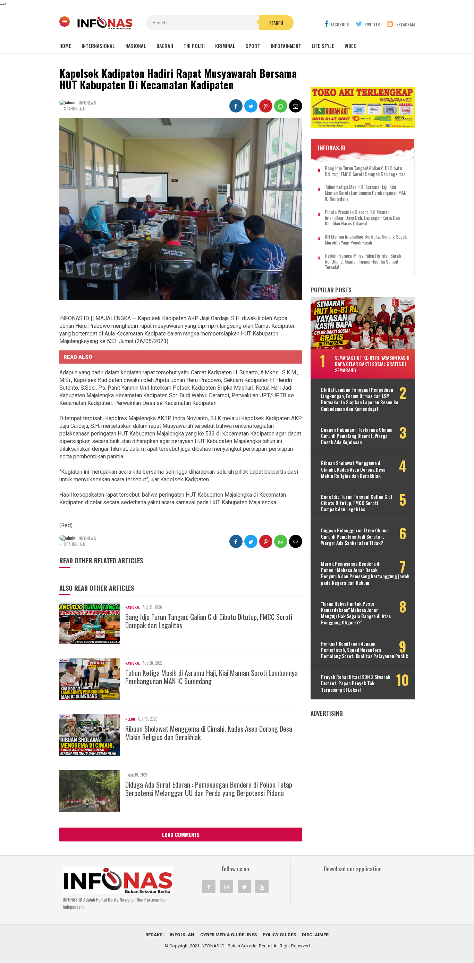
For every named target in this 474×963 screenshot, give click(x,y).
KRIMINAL (225, 45)
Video (351, 45)
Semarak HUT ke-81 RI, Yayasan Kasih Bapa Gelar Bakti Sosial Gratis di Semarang (372, 364)
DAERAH (164, 45)
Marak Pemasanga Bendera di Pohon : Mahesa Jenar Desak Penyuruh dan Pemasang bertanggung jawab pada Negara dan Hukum (365, 573)
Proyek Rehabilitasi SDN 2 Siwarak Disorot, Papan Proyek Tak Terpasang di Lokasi (355, 683)
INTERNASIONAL (98, 45)
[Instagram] (226, 886)
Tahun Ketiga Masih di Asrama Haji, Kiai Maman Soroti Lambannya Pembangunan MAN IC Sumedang (211, 677)
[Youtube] (262, 886)
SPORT (253, 45)
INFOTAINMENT (286, 45)
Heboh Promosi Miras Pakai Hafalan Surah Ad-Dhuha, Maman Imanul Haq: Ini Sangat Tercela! (363, 261)
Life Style (323, 45)
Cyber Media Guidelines (228, 934)
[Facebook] (208, 886)
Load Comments (181, 834)
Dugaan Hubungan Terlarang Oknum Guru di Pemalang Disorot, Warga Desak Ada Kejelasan (356, 436)
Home (65, 45)
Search (276, 22)
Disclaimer (315, 934)
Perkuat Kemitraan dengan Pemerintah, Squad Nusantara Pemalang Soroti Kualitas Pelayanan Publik (364, 649)
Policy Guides (279, 934)
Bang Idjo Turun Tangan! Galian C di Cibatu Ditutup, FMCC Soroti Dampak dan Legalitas (208, 621)
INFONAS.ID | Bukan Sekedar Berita (235, 945)
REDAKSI (154, 934)
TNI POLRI (194, 45)
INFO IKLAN (182, 934)
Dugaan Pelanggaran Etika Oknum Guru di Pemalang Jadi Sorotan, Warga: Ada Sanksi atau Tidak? (355, 536)
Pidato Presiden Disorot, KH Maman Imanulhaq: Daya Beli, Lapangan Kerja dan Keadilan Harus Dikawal (362, 217)
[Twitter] (244, 886)
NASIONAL (135, 45)
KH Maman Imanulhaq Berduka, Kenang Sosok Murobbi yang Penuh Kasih (366, 240)
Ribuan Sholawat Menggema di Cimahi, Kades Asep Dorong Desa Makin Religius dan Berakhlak (208, 732)
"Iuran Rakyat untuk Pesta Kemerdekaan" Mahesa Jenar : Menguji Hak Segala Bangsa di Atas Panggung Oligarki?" (356, 613)
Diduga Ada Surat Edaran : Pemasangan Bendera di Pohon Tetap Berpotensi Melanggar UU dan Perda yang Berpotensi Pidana (208, 788)
